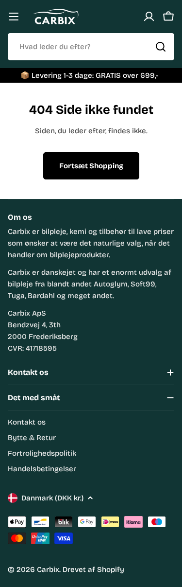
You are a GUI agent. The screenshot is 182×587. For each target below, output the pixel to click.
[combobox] (91, 46)
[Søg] (160, 47)
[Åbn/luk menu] (13, 16)
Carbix (48, 569)
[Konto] (149, 16)
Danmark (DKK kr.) (52, 498)
